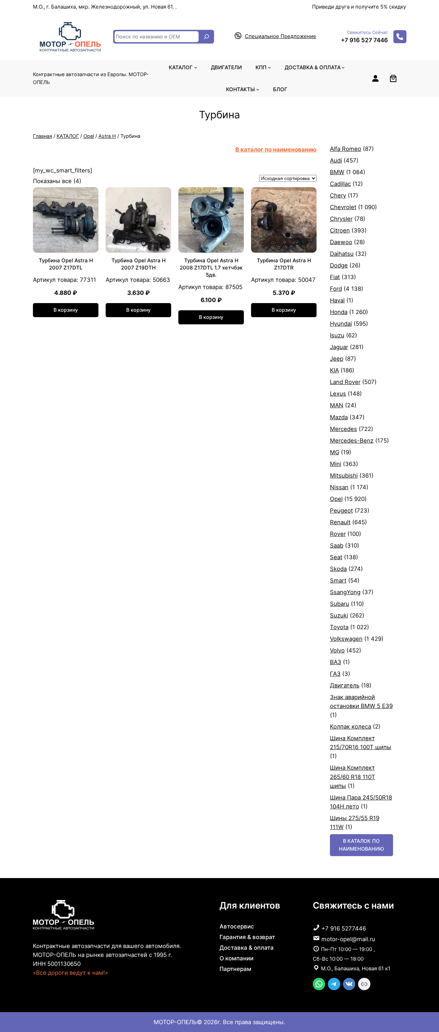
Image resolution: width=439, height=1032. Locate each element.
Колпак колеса (350, 726)
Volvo (337, 650)
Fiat (335, 277)
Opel (88, 136)
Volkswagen (346, 638)
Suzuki (339, 615)
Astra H (107, 136)
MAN (336, 405)
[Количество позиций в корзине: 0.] (393, 78)
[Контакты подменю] (257, 89)
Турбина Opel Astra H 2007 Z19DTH (138, 264)
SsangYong (345, 592)
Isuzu (337, 335)
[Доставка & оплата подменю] (343, 67)
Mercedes (343, 428)
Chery (338, 195)
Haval (337, 300)
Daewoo (341, 242)
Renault (340, 522)
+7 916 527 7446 (364, 40)
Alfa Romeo (345, 148)
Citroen (340, 230)
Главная (42, 136)
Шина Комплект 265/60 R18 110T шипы (352, 776)
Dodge (339, 265)
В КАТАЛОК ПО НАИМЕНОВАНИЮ (361, 844)
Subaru (339, 603)
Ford (336, 288)
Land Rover (345, 382)
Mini (335, 463)
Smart (338, 580)
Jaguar (339, 347)
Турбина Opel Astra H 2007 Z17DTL (66, 264)
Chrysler (341, 218)
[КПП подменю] (269, 67)
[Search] (206, 36)
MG (334, 452)
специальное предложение (280, 36)
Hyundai (341, 323)
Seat (336, 557)
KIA (334, 370)
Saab (336, 545)
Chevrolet (343, 207)
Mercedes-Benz (351, 440)
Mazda (339, 417)
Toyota (339, 627)
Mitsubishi (344, 475)
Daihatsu (342, 253)
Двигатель (344, 685)
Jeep (336, 358)
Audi (336, 160)
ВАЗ (335, 662)
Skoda (338, 568)
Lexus (338, 393)
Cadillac (340, 183)
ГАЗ (335, 673)
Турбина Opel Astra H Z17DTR (284, 264)
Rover (338, 533)
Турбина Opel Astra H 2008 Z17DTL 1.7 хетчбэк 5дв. (211, 267)
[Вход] (375, 78)
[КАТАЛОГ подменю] (195, 67)
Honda (338, 312)
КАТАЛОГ (68, 136)
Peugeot (341, 510)
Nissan (339, 487)
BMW (337, 172)
